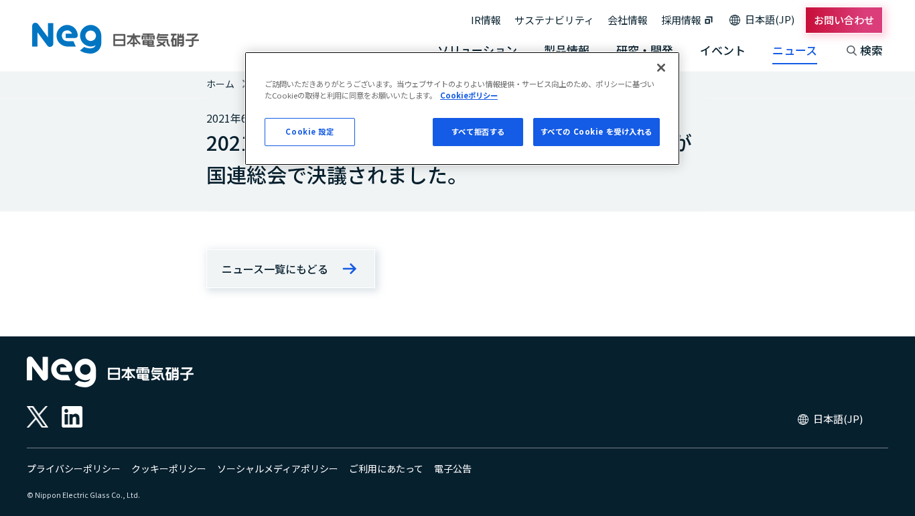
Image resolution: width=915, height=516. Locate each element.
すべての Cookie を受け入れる (596, 131)
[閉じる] (661, 67)
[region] (462, 109)
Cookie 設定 (309, 131)
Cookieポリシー (469, 95)
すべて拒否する (478, 131)
